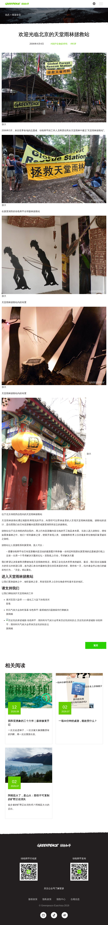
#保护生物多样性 (59, 44)
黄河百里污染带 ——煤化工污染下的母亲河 (28, 599)
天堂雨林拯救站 (10, 520)
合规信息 (75, 899)
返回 (96, 645)
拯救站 (5, 531)
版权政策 (32, 899)
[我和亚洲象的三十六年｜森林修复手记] (28, 690)
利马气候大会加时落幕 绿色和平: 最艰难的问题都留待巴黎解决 (37, 610)
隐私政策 (46, 899)
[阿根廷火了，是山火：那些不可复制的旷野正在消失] (28, 765)
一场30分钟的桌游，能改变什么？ (78, 720)
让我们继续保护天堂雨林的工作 (17, 593)
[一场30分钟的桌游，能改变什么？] (79, 690)
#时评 (73, 44)
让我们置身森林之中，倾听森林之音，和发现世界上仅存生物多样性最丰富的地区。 (43, 582)
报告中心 (61, 899)
